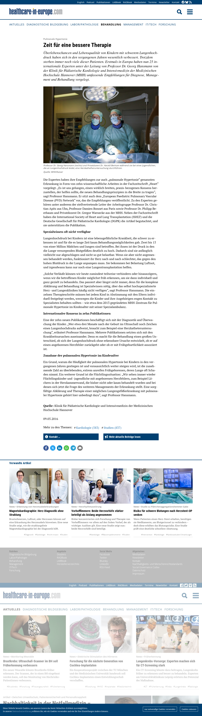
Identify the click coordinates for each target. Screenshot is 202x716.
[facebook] (183, 2)
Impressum (138, 573)
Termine (152, 2)
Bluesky (104, 561)
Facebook (105, 554)
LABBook (116, 2)
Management (133, 24)
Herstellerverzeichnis (68, 564)
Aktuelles (16, 24)
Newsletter (164, 2)
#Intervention (146, 534)
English (80, 2)
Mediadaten (140, 2)
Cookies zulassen (189, 709)
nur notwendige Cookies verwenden (159, 709)
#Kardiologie (40, 534)
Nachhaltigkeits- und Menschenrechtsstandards (157, 564)
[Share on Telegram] (73, 448)
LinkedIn (104, 564)
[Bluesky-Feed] (186, 2)
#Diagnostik (28, 534)
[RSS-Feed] (190, 2)
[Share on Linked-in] (59, 448)
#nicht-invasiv (52, 534)
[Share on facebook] (46, 448)
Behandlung (111, 24)
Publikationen (103, 2)
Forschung (167, 24)
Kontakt (175, 2)
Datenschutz (138, 570)
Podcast (90, 2)
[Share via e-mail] (80, 448)
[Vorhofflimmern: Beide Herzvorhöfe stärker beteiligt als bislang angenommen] (101, 486)
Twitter (103, 557)
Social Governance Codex (145, 567)
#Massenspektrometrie (111, 534)
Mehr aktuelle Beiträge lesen (124, 436)
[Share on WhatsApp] (66, 448)
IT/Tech (151, 24)
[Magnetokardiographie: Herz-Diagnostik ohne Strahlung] (38, 486)
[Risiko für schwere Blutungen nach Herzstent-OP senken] (163, 486)
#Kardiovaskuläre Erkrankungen (179, 534)
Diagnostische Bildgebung (47, 24)
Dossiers (61, 554)
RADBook (127, 2)
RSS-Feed (105, 567)
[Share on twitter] (52, 448)
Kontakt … (54, 436)
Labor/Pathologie (85, 24)
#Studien (64, 534)
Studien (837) (112, 428)
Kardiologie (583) (87, 428)
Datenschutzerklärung (22, 711)
